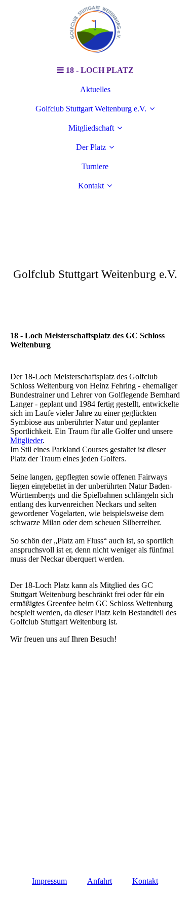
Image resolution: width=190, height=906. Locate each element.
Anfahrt (99, 881)
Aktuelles (95, 89)
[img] (95, 30)
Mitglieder (26, 440)
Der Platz (91, 147)
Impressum (49, 881)
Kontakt (91, 185)
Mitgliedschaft (91, 128)
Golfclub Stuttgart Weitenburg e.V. (90, 108)
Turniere (95, 166)
